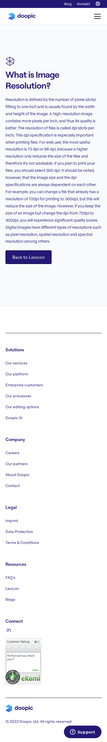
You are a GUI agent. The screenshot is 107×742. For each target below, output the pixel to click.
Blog (68, 4)
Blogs (10, 599)
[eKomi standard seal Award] (12, 677)
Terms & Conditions (22, 542)
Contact (12, 485)
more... (36, 670)
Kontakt (83, 4)
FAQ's (10, 577)
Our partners (16, 463)
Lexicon (12, 588)
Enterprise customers (24, 384)
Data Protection (19, 531)
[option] (23, 657)
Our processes (18, 395)
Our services (16, 363)
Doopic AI (13, 417)
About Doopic (17, 474)
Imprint (11, 520)
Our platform (16, 374)
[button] (96, 16)
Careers (12, 452)
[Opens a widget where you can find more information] (83, 732)
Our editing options (22, 406)
